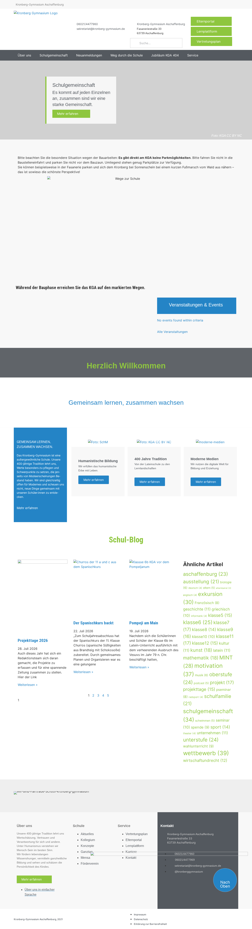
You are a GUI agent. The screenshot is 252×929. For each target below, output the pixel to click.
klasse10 (203, 636)
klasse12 (205, 643)
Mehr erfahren (70, 114)
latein (221, 650)
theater (189, 733)
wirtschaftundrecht (205, 760)
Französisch (207, 603)
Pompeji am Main (143, 623)
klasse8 (204, 629)
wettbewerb (206, 753)
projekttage (199, 689)
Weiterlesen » (28, 685)
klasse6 (197, 622)
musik (201, 675)
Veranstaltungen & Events (196, 304)
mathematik (200, 658)
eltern (209, 587)
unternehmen (212, 732)
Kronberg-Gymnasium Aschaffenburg (161, 24)
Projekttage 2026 (33, 640)
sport (220, 727)
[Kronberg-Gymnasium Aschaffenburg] (132, 24)
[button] (27, 55)
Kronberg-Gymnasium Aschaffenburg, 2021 (38, 919)
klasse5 (220, 615)
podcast (201, 683)
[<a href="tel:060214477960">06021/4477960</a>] (72, 24)
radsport (196, 697)
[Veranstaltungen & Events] (163, 306)
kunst (201, 650)
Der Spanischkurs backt (93, 623)
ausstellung (201, 581)
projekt (222, 682)
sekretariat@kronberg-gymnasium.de (101, 28)
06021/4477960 (87, 24)
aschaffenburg (205, 574)
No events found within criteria (180, 320)
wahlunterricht (198, 746)
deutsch (195, 587)
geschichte (197, 609)
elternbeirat (223, 588)
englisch (190, 595)
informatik (199, 615)
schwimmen (205, 720)
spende (200, 727)
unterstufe (201, 740)
